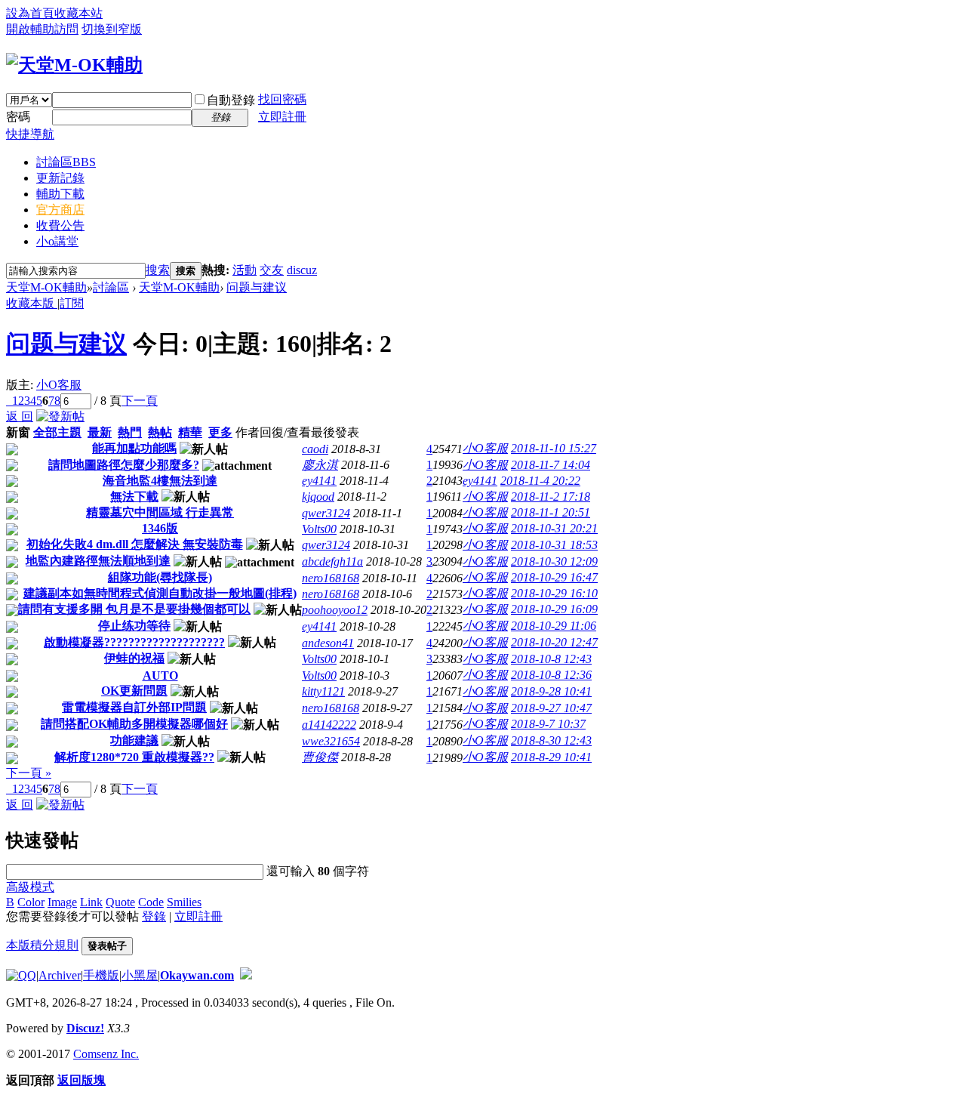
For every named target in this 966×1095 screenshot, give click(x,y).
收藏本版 (31, 303)
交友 (272, 270)
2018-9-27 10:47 (551, 708)
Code (151, 902)
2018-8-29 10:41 (551, 757)
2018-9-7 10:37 (548, 723)
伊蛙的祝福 (134, 658)
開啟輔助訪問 (42, 29)
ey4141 (319, 480)
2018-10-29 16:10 (554, 593)
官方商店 (60, 209)
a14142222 (329, 724)
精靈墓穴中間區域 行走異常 (160, 512)
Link (91, 902)
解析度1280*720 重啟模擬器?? (134, 757)
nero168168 (330, 578)
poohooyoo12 (335, 609)
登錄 (154, 916)
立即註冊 (282, 116)
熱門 (130, 432)
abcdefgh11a (332, 561)
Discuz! (85, 1028)
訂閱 (72, 303)
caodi (315, 449)
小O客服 (59, 384)
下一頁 (140, 400)
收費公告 (60, 225)
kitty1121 (323, 691)
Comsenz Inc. (106, 1053)
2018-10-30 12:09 (554, 561)
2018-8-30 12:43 (551, 740)
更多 (220, 432)
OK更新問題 (134, 690)
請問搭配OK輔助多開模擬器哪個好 (134, 723)
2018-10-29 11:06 (553, 625)
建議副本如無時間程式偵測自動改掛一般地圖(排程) (160, 593)
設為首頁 (30, 13)
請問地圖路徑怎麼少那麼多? (123, 464)
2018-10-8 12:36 (551, 674)
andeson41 (328, 643)
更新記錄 (60, 177)
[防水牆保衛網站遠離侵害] (246, 975)
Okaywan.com (197, 975)
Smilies (184, 902)
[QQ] (21, 975)
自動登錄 (231, 100)
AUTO (160, 675)
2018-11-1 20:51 (550, 512)
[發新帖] (60, 416)
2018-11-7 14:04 (550, 464)
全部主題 (57, 432)
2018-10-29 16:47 (554, 577)
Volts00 (319, 529)
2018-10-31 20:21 (554, 528)
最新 (100, 432)
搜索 (158, 270)
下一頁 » (28, 772)
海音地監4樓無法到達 (160, 480)
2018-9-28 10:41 (551, 691)
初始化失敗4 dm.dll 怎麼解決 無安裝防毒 (134, 544)
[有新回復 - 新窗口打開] (12, 451)
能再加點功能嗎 (134, 448)
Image (62, 902)
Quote (120, 902)
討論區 (66, 162)
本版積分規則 (42, 945)
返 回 (19, 416)
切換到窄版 (112, 29)
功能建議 (134, 740)
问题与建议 (256, 287)
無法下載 (134, 496)
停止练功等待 (134, 625)
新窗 (18, 432)
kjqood (318, 496)
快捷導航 (30, 134)
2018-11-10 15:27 (553, 448)
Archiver (59, 975)
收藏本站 (78, 13)
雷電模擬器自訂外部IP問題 (134, 707)
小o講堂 (57, 241)
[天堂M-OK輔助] (74, 65)
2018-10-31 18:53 (554, 544)
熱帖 (160, 432)
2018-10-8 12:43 (551, 658)
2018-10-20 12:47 (554, 642)
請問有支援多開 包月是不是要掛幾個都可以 (134, 609)
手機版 (101, 975)
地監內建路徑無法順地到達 (98, 560)
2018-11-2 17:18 (550, 496)
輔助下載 (60, 193)
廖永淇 (320, 464)
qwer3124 (326, 513)
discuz (302, 270)
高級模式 (30, 887)
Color (31, 902)
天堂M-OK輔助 (46, 287)
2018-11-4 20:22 (540, 480)
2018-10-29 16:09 (554, 609)
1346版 (160, 528)
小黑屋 (140, 975)
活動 (244, 270)
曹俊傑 (320, 757)
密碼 (18, 116)
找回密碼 (282, 99)
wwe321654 (331, 741)
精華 (190, 432)
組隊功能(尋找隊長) (160, 577)
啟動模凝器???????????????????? (134, 642)
